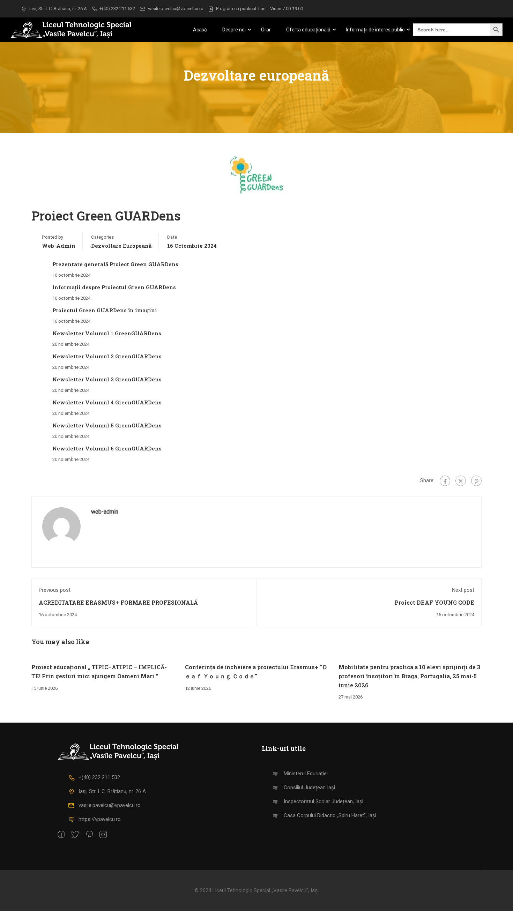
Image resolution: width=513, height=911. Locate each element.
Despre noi (234, 29)
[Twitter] (460, 481)
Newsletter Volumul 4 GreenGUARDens (107, 402)
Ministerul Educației (306, 773)
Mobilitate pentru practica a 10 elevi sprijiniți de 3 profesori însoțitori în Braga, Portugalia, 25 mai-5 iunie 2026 (409, 675)
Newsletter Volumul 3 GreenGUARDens (107, 379)
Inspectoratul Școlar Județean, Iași (323, 801)
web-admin (58, 245)
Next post (463, 590)
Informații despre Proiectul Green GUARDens (114, 287)
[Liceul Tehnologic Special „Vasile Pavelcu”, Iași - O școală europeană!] (80, 30)
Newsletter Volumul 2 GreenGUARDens (107, 356)
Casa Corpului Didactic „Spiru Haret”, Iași (330, 815)
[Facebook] (445, 481)
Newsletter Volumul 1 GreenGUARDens (106, 333)
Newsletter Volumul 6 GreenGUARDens (107, 448)
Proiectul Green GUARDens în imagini (104, 310)
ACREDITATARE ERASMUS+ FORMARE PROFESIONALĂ (118, 602)
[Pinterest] (476, 481)
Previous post (54, 590)
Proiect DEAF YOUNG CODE (434, 602)
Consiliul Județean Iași (309, 787)
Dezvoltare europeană (121, 245)
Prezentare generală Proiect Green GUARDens (115, 264)
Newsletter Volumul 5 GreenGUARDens (107, 425)
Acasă (200, 29)
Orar (266, 29)
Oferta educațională (308, 29)
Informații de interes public (375, 29)
